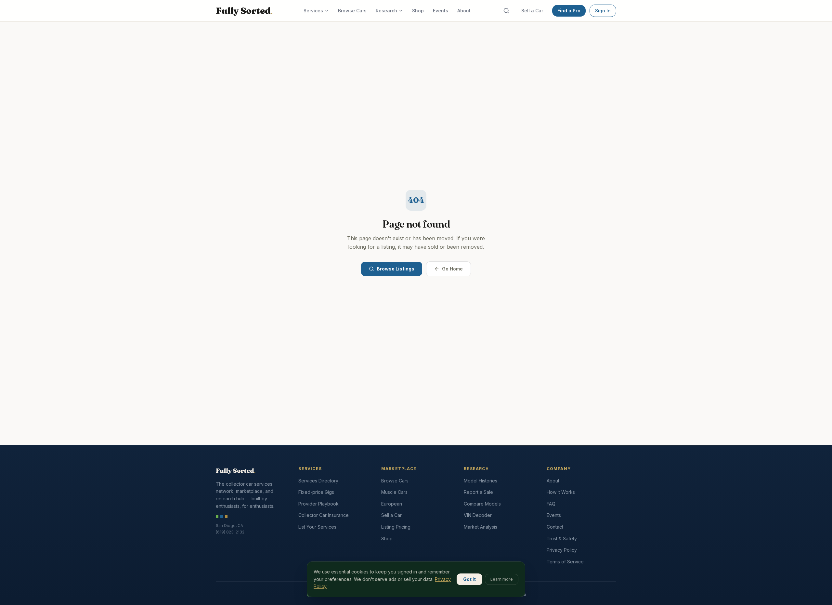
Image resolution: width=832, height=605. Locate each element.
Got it (469, 579)
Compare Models (482, 503)
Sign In (603, 10)
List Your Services (317, 527)
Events (440, 10)
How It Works (561, 492)
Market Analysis (480, 527)
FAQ (551, 503)
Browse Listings (395, 268)
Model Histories (480, 480)
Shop (418, 10)
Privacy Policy (562, 550)
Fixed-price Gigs (316, 492)
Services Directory (318, 480)
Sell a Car (532, 10)
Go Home (452, 268)
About (464, 10)
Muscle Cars (394, 492)
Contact (555, 527)
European (391, 503)
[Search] (506, 11)
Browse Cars (352, 10)
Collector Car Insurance (323, 515)
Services (313, 10)
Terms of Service (565, 561)
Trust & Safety (562, 538)
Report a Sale (478, 492)
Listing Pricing (395, 527)
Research (386, 10)
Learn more (501, 579)
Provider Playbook (318, 503)
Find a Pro (568, 10)
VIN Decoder (478, 515)
